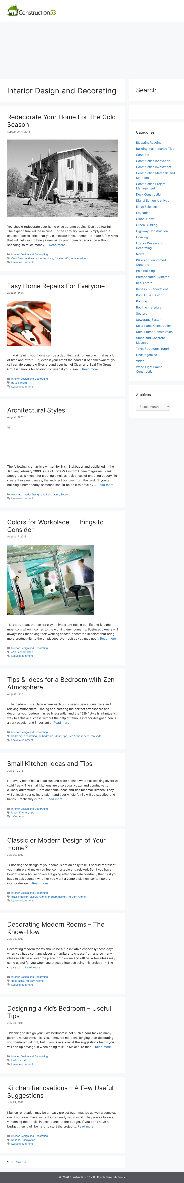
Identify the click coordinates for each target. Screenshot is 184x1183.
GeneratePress (115, 1177)
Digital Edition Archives (152, 200)
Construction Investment (153, 167)
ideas (58, 735)
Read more (57, 245)
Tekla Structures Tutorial (153, 349)
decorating (17, 980)
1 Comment (18, 816)
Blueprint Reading (149, 142)
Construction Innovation (153, 161)
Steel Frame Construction (154, 332)
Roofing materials (148, 307)
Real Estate (144, 283)
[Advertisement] (92, 48)
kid (25, 1060)
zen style (95, 735)
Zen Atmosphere (79, 735)
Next (21, 1162)
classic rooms (38, 896)
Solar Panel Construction (154, 326)
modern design (57, 896)
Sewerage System (149, 319)
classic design (19, 896)
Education (143, 213)
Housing (16, 494)
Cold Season (19, 258)
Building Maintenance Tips (155, 148)
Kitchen (23, 812)
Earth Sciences (147, 206)
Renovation (28, 1139)
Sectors (65, 494)
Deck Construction (149, 194)
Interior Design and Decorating (29, 254)
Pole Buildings (146, 271)
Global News (145, 219)
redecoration (78, 258)
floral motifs (62, 258)
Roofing (141, 301)
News (140, 254)
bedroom (16, 735)
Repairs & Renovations (152, 289)
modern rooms (77, 896)
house (15, 382)
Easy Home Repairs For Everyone (56, 286)
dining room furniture (40, 258)
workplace (26, 651)
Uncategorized (146, 355)
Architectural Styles (36, 410)
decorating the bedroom (38, 735)
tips (65, 735)
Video (140, 361)
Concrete (142, 155)
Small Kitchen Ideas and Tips (49, 763)
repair (23, 382)
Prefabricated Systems (152, 277)
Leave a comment (22, 262)
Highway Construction (152, 231)
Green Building (146, 225)
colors (15, 651)
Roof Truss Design (149, 295)
